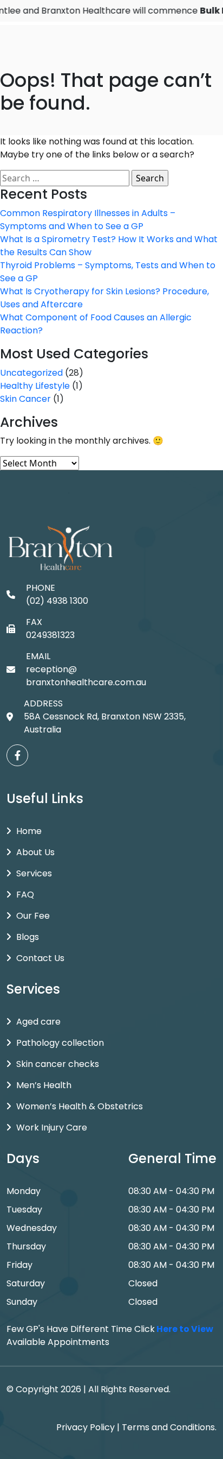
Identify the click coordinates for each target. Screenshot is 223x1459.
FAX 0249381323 (50, 628)
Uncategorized (31, 373)
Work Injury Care (51, 1127)
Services (34, 873)
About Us (35, 852)
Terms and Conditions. (169, 1427)
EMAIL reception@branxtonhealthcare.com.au (86, 669)
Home (29, 831)
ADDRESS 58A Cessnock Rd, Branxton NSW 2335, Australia (105, 716)
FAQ (25, 894)
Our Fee (33, 915)
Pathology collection (60, 1043)
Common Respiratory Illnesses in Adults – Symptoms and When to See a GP (87, 219)
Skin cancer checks (57, 1064)
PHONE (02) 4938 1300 (57, 594)
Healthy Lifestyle (35, 386)
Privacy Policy (85, 1427)
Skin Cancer (25, 399)
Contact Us (40, 958)
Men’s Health (43, 1085)
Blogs (27, 937)
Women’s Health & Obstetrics (79, 1106)
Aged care (38, 1021)
